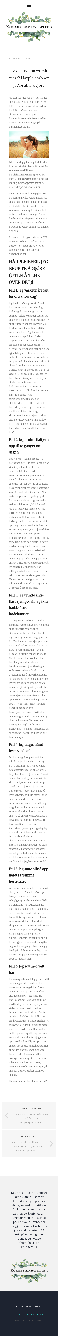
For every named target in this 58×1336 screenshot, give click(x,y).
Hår (28, 58)
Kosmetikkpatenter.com (29, 1314)
